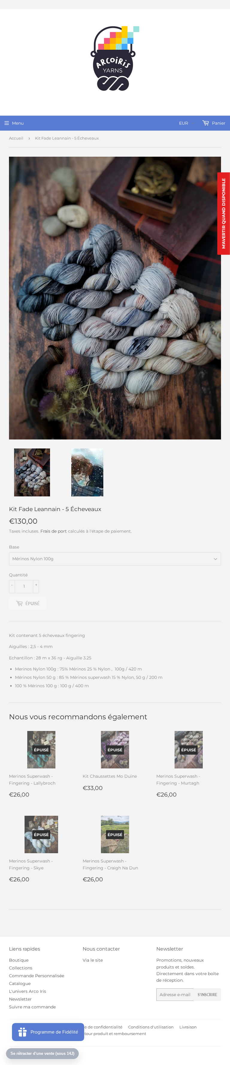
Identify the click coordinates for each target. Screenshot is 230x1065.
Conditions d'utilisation (151, 1027)
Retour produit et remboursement (112, 1033)
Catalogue (20, 983)
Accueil (16, 138)
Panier (218, 123)
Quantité (18, 575)
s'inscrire (207, 995)
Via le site (93, 960)
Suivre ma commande (32, 1007)
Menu (18, 123)
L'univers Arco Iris (27, 991)
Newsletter (20, 999)
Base (14, 547)
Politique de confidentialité (95, 1027)
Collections (20, 968)
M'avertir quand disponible (223, 214)
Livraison (188, 1027)
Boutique (18, 960)
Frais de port (53, 531)
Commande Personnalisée (36, 975)
